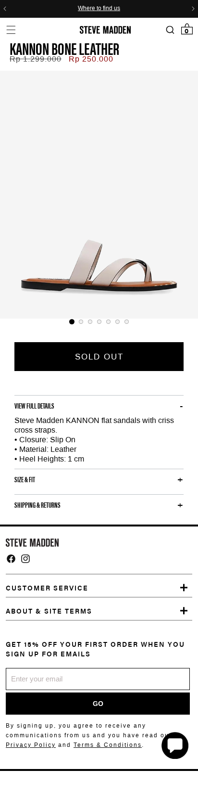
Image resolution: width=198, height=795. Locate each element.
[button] (10, 29)
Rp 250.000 (91, 59)
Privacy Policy (31, 745)
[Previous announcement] (5, 8)
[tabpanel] (99, 195)
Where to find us (99, 9)
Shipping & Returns (37, 505)
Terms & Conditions (108, 745)
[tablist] (99, 322)
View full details (34, 405)
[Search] (169, 30)
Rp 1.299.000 (36, 59)
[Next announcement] (193, 8)
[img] (11, 558)
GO (98, 703)
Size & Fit (24, 479)
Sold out (99, 356)
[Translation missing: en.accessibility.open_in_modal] (99, 195)
